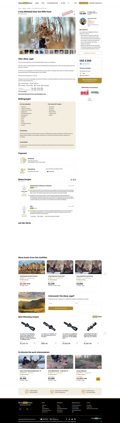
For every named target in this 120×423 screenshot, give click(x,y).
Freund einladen (75, 408)
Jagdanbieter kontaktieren (90, 53)
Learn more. (73, 421)
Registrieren (98, 3)
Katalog (58, 406)
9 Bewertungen (87, 372)
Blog (43, 406)
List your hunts (83, 3)
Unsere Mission (45, 408)
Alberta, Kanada (23, 13)
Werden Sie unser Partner (92, 408)
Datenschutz (60, 410)
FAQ (73, 411)
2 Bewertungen (91, 22)
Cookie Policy (60, 411)
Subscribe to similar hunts (61, 308)
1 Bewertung (30, 372)
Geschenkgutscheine (76, 410)
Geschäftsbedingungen (62, 408)
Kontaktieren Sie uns (46, 410)
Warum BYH (44, 411)
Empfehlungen (75, 406)
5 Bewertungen (59, 372)
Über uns (44, 405)
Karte (58, 405)
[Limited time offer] (20, 262)
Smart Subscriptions (76, 405)
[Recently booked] (77, 357)
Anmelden (91, 3)
